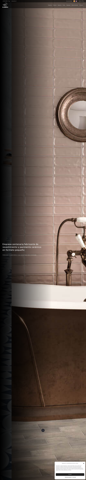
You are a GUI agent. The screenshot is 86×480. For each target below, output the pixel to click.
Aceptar (70, 474)
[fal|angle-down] (43, 430)
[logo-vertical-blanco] (5, 5)
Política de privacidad (68, 477)
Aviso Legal (74, 477)
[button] (83, 463)
